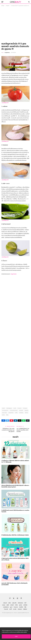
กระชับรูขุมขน (9, 408)
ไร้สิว (7, 415)
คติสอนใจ (20, 609)
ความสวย (25, 408)
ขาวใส (15, 408)
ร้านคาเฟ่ (6, 609)
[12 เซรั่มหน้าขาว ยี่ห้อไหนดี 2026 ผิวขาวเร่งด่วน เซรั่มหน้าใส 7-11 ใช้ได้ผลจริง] (15, 449)
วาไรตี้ (10, 609)
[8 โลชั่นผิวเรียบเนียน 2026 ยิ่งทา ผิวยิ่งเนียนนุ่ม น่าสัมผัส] (15, 524)
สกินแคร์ (5, 603)
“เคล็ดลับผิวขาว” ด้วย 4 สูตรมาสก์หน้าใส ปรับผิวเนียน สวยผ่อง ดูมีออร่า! (8, 430)
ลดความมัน (4, 412)
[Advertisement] (15, 24)
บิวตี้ (25, 603)
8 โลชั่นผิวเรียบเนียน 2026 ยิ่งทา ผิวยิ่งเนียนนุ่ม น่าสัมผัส (15, 535)
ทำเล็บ (16, 605)
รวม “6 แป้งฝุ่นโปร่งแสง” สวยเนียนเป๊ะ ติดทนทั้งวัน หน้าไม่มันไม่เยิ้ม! (23, 430)
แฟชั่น (8, 605)
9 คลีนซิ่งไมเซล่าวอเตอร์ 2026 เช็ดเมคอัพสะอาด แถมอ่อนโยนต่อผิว (15, 511)
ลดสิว (16, 412)
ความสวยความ (5, 410)
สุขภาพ (20, 605)
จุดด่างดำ (21, 410)
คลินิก (9, 603)
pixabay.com (5, 103)
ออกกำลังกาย (6, 607)
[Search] (29, 2)
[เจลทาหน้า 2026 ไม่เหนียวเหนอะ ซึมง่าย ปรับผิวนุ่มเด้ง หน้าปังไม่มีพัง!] (15, 572)
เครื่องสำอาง (20, 603)
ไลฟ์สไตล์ (25, 609)
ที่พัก (25, 607)
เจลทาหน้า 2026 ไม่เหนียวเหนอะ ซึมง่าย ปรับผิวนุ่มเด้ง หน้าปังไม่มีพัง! (14, 584)
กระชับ (3, 408)
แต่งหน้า (12, 605)
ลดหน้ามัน (21, 412)
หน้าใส (3, 415)
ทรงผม (3, 605)
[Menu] (2, 2)
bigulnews (14, 274)
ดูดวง (11, 607)
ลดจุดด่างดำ (11, 412)
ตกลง (16, 636)
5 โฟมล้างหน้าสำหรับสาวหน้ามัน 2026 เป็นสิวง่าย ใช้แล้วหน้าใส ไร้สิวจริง (15, 559)
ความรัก (14, 609)
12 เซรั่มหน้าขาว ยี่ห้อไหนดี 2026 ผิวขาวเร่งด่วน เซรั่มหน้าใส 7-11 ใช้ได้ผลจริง (15, 461)
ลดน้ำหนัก (25, 605)
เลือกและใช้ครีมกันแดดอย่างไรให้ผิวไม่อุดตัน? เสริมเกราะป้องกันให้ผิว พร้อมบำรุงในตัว (15, 486)
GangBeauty (7, 52)
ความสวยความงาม (13, 410)
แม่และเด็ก (14, 603)
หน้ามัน (26, 412)
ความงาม (19, 408)
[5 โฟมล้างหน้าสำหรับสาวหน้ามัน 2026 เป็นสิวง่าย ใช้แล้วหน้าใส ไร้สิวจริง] (15, 547)
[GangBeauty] (15, 2)
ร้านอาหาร (16, 607)
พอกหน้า (26, 410)
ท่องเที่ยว (21, 607)
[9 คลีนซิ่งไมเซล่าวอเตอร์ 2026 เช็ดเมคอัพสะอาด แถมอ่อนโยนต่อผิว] (15, 499)
